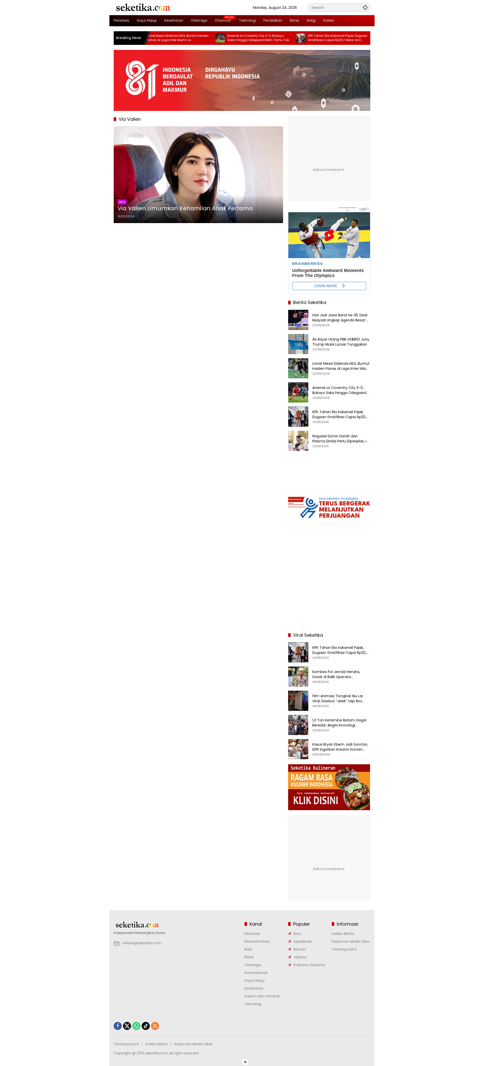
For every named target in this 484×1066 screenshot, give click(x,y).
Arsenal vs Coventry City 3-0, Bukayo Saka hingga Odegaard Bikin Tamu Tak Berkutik (230, 38)
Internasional (256, 972)
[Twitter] (127, 1026)
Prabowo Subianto (309, 964)
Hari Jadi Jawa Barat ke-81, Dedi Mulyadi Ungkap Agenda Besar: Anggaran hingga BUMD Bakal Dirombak (339, 318)
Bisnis (249, 957)
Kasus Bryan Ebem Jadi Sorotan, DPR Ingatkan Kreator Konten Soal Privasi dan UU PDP (340, 747)
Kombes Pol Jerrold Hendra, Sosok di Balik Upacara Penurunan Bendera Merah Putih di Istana (340, 674)
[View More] (176, 925)
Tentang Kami (344, 949)
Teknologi (253, 1004)
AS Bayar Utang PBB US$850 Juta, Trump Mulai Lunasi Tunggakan (341, 342)
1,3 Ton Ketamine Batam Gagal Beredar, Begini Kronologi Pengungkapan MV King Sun (339, 723)
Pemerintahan (257, 941)
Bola (248, 949)
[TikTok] (146, 1026)
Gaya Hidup (255, 980)
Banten (299, 949)
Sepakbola (302, 941)
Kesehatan (254, 988)
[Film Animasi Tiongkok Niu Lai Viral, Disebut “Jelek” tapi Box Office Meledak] (298, 701)
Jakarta (300, 957)
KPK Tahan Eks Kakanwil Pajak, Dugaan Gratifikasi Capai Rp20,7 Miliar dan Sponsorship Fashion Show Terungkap (310, 38)
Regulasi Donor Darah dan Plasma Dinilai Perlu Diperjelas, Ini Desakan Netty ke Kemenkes (340, 439)
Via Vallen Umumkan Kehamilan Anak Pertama (185, 208)
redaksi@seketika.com (142, 943)
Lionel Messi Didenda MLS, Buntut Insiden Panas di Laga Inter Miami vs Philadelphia (150, 38)
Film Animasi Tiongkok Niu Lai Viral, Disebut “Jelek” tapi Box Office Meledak (337, 699)
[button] (365, 7)
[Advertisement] (329, 595)
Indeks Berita (343, 933)
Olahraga (253, 964)
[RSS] (155, 1026)
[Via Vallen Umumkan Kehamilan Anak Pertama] (198, 174)
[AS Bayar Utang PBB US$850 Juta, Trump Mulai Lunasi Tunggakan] (298, 344)
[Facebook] (118, 1026)
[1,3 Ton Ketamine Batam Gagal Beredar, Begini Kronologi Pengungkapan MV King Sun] (298, 725)
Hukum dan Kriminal (262, 996)
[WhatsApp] (136, 1026)
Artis (122, 202)
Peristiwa (252, 933)
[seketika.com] (143, 7)
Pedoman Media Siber (351, 941)
